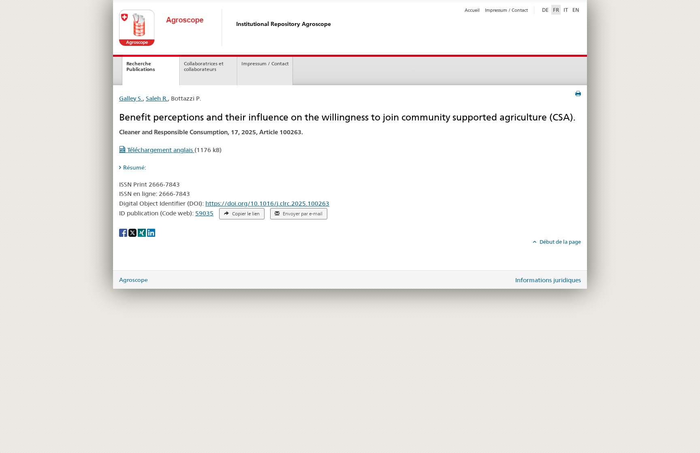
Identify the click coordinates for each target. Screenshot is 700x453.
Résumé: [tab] (134, 167)
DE (546, 9)
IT (565, 9)
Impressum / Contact (506, 10)
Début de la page (559, 241)
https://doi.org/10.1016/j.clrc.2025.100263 (267, 203)
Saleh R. (157, 98)
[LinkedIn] (151, 232)
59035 (204, 213)
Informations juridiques (548, 280)
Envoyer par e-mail (302, 214)
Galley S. (131, 98)
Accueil (472, 10)
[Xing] (142, 232)
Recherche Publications (140, 66)
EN (575, 9)
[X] (133, 232)
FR (556, 9)
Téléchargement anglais (160, 150)
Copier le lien (245, 214)
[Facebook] (123, 232)
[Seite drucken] (578, 93)
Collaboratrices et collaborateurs (204, 66)
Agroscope (133, 280)
